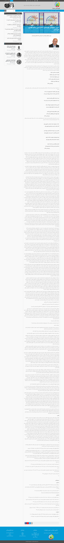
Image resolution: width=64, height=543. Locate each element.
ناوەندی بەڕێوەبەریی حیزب (35, 533)
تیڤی (56, 0)
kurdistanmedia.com (35, 541)
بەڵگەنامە (25, 10)
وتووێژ (28, 10)
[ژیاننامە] (7, 5)
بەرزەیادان (21, 10)
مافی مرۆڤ (52, 10)
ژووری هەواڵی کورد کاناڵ (40, 10)
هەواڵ (56, 10)
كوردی (11, 0)
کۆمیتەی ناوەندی (47, 10)
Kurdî (5, 0)
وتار (35, 10)
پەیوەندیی (9, 534)
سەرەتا (59, 10)
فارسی (8, 0)
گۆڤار (54, 0)
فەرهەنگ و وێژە (32, 10)
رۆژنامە (58, 0)
